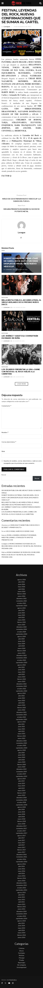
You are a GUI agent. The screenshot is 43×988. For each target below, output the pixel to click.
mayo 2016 (21, 871)
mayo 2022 (21, 700)
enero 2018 (21, 824)
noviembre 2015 (21, 885)
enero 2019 (21, 795)
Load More (21, 384)
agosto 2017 (21, 835)
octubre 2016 (21, 859)
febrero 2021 (21, 736)
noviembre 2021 (21, 715)
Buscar (4, 475)
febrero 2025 (21, 622)
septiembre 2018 (21, 805)
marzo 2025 (21, 620)
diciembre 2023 (21, 655)
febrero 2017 (21, 850)
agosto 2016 (21, 864)
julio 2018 (21, 809)
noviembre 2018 (21, 800)
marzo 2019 (21, 790)
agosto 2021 (21, 722)
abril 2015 (21, 902)
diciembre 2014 (21, 911)
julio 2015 (21, 895)
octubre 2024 (21, 632)
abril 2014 (21, 930)
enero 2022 (21, 710)
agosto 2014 (21, 921)
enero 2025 (21, 624)
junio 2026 (21, 584)
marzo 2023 (21, 677)
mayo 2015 (21, 899)
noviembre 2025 (21, 601)
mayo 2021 (21, 729)
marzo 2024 (21, 648)
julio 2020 (21, 752)
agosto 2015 (21, 892)
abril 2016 (21, 873)
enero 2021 (21, 738)
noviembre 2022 (21, 686)
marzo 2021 (21, 733)
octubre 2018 (21, 802)
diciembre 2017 (21, 826)
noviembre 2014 (21, 914)
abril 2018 (21, 816)
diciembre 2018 (21, 797)
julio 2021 (21, 724)
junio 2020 (21, 755)
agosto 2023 (21, 665)
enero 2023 (21, 681)
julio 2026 (21, 582)
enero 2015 (21, 909)
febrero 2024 (21, 651)
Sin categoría (21, 965)
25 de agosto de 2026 (18, 307)
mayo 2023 (21, 672)
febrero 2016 (21, 878)
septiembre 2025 (21, 605)
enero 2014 (21, 937)
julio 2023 (21, 667)
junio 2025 (21, 613)
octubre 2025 (21, 603)
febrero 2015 (21, 907)
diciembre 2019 (21, 769)
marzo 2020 (21, 762)
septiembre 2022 (21, 691)
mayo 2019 (21, 786)
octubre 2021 (21, 717)
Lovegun (7, 26)
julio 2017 (21, 838)
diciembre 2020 (21, 741)
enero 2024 (21, 653)
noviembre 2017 (21, 828)
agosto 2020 (21, 750)
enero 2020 (21, 767)
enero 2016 (21, 880)
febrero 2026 (21, 594)
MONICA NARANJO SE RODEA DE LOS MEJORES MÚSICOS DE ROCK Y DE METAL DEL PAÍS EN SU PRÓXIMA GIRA (21, 546)
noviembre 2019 (21, 771)
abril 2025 (21, 617)
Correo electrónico (9, 442)
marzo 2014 (21, 933)
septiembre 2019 (21, 776)
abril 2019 (21, 788)
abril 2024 (21, 646)
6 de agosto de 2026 (18, 341)
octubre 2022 (21, 688)
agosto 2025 (21, 608)
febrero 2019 (21, 793)
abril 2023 (21, 674)
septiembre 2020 (21, 748)
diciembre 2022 (21, 684)
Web (3, 451)
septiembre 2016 (21, 861)
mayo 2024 (21, 643)
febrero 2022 (21, 707)
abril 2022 (21, 703)
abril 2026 (21, 589)
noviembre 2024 (21, 629)
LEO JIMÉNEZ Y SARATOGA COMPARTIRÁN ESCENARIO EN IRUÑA (20, 337)
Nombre (5, 432)
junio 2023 (21, 669)
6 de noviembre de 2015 (22, 26)
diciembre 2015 (21, 883)
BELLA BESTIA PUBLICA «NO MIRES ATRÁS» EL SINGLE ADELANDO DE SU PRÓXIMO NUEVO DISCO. (21, 302)
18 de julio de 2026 (18, 376)
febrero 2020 (21, 764)
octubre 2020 (21, 745)
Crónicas (21, 948)
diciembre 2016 (21, 854)
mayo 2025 (21, 615)
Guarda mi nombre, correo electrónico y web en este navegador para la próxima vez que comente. (22, 462)
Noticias (7, 255)
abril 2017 (21, 845)
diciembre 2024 (21, 627)
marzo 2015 (21, 904)
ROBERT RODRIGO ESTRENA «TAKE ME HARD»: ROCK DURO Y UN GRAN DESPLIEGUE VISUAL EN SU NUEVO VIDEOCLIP (20, 497)
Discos (21, 951)
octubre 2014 (21, 916)
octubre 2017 (21, 831)
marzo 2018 (21, 819)
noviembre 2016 (21, 857)
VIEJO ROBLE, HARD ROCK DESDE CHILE (20, 531)
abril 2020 (21, 760)
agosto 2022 (21, 693)
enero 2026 (21, 596)
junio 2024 (21, 641)
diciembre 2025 (21, 598)
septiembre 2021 (21, 719)
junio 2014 (21, 925)
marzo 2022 (21, 705)
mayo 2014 (21, 928)
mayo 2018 (21, 814)
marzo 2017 (21, 847)
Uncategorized (21, 967)
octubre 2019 (21, 774)
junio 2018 (21, 812)
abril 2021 (21, 731)
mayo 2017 (21, 843)
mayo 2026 (21, 587)
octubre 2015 (21, 888)
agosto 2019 (21, 779)
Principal (21, 958)
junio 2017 (21, 840)
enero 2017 (21, 852)
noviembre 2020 (21, 743)
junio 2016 (21, 869)
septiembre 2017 (21, 833)
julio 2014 (21, 923)
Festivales (21, 953)
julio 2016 (21, 866)
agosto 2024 (21, 636)
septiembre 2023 (21, 662)
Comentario (6, 406)
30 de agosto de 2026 (20, 269)
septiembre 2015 (21, 890)
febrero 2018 (21, 821)
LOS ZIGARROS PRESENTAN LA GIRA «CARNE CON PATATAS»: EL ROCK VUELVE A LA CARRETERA (21, 371)
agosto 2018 (21, 807)
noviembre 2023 (21, 658)
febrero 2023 (21, 679)
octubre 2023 (21, 660)
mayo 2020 (21, 757)
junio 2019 (21, 783)
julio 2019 (21, 781)
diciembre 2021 (21, 712)
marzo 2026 (21, 591)
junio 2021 (21, 726)
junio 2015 (21, 897)
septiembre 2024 (21, 634)
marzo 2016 (21, 876)
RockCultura (13, 980)
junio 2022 (21, 698)
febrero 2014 (21, 935)
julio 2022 (21, 696)
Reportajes (21, 962)
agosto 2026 (21, 579)
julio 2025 (21, 610)
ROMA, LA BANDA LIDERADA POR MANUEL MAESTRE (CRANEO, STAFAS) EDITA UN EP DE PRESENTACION (19, 537)
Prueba (21, 960)
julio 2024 (21, 639)
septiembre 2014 (21, 918)
